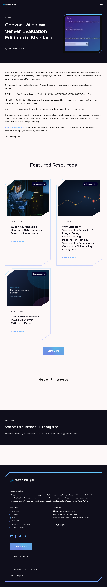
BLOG (14, 518)
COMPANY (15, 514)
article (24, 127)
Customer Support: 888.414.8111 (67, 514)
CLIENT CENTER (18, 527)
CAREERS (15, 521)
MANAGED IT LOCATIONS (21, 524)
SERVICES (15, 511)
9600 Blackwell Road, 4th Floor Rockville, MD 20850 (72, 518)
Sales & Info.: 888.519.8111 (65, 511)
